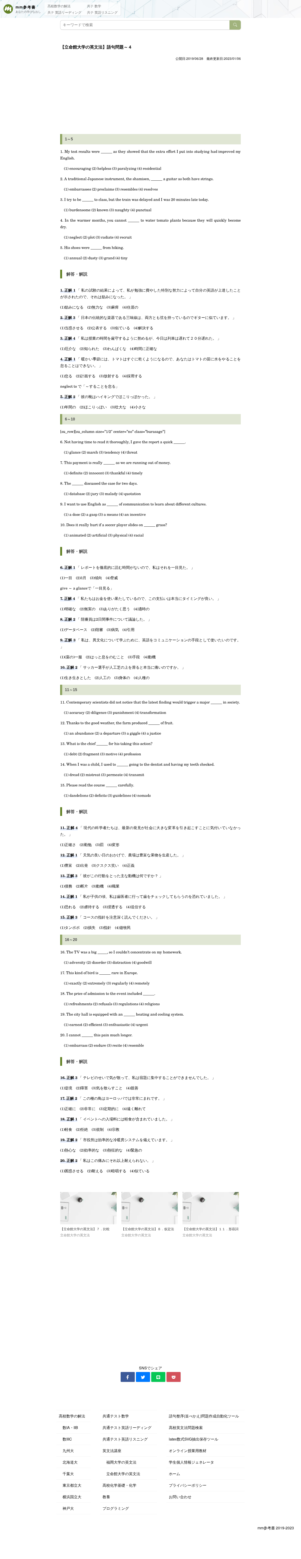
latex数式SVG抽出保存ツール (193, 1439)
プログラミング (116, 1508)
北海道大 (68, 1462)
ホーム (174, 1473)
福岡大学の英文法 (119, 1462)
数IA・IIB (68, 1427)
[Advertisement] (150, 97)
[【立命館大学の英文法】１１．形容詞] (210, 1208)
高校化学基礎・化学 (119, 1485)
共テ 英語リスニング (102, 12)
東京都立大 (70, 1485)
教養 (106, 1496)
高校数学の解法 (59, 6)
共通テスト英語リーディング (127, 1427)
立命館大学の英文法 (121, 1473)
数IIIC (65, 1439)
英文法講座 (112, 1450)
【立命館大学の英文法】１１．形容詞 (210, 1229)
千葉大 (66, 1473)
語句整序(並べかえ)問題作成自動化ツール (204, 1416)
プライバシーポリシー (187, 1485)
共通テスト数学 (116, 1416)
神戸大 (66, 1508)
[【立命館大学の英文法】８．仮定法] (149, 1208)
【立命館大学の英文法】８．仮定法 (147, 1229)
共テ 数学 (94, 6)
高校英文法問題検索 (186, 1427)
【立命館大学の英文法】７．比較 (85, 1229)
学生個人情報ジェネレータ (191, 1462)
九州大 (66, 1450)
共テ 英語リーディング (64, 12)
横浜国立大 (70, 1496)
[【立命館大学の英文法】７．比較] (88, 1208)
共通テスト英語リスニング (125, 1439)
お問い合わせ (180, 1496)
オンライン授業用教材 (187, 1450)
